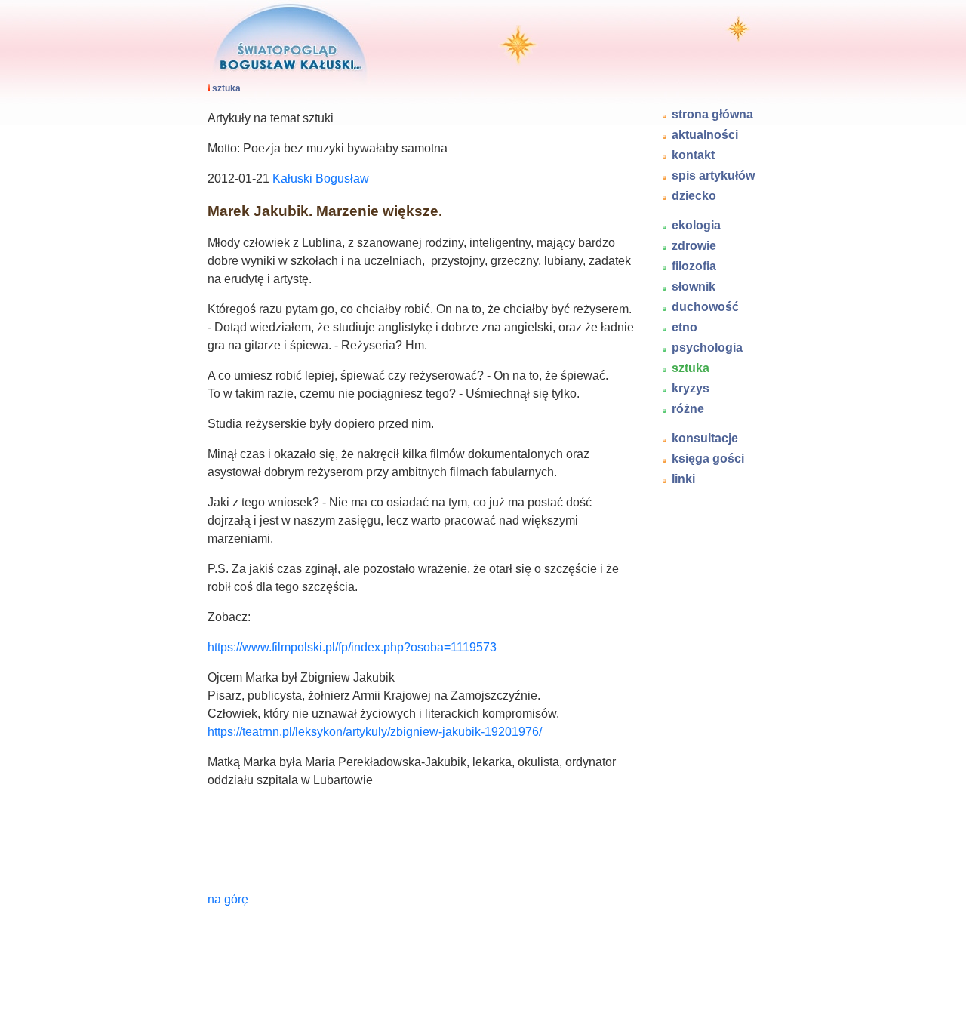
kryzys (690, 388)
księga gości (708, 458)
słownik (693, 286)
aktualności (705, 134)
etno (684, 327)
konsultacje (705, 438)
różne (688, 408)
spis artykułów (713, 175)
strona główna (712, 114)
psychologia (707, 347)
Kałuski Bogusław (320, 178)
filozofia (694, 266)
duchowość (705, 306)
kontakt (693, 155)
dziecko (694, 195)
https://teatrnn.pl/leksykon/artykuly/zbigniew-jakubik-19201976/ (375, 731)
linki (683, 478)
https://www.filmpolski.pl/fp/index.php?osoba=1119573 (352, 647)
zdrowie (694, 245)
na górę (228, 899)
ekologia (696, 225)
